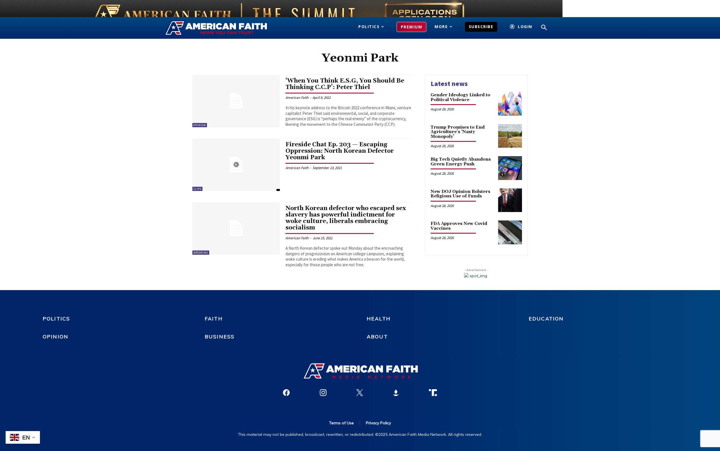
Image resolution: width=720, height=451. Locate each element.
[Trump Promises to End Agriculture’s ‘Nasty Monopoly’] (510, 136)
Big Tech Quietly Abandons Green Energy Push (461, 162)
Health (379, 318)
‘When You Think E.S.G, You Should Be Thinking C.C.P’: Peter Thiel (344, 84)
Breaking (201, 252)
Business (220, 336)
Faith (214, 318)
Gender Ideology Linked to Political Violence (460, 97)
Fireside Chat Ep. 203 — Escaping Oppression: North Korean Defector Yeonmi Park (339, 151)
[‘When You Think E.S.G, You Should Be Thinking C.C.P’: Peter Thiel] (236, 101)
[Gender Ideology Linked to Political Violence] (510, 104)
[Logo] (224, 28)
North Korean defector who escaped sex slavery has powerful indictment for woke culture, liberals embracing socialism (345, 218)
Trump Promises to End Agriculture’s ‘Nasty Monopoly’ (458, 132)
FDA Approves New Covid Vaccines (459, 226)
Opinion (200, 125)
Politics (56, 318)
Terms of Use (341, 422)
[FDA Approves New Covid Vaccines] (510, 232)
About (377, 336)
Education (546, 318)
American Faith (297, 97)
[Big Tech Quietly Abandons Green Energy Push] (510, 168)
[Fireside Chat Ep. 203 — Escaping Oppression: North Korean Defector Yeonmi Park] (236, 164)
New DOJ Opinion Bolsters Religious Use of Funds (460, 194)
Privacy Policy (378, 422)
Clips (197, 189)
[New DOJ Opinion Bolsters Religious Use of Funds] (510, 200)
